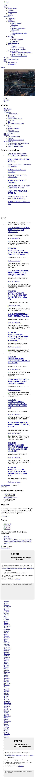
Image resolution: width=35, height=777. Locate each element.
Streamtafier (14, 25)
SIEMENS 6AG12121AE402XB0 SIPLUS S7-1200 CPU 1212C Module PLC (19, 360)
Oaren (13, 34)
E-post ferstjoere (5, 548)
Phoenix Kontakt (13, 51)
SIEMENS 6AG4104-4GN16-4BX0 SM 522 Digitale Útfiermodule (19, 230)
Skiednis (10, 15)
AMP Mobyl (7, 538)
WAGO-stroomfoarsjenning (19, 49)
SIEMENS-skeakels (17, 39)
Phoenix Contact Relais (18, 54)
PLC (12, 38)
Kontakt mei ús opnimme (11, 59)
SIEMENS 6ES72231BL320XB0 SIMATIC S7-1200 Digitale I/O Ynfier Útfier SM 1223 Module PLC (18, 447)
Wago (23, 540)
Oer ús (6, 7)
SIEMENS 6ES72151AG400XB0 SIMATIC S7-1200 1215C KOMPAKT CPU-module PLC (17, 295)
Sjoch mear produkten (14, 238)
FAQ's (6, 57)
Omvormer (14, 41)
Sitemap (6, 536)
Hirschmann (11, 18)
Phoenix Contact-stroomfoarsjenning (21, 52)
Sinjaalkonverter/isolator (18, 28)
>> (12, 485)
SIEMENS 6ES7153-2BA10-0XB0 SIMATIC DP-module (18, 315)
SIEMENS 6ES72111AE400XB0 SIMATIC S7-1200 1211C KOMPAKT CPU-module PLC (17, 471)
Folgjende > (7, 485)
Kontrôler (14, 46)
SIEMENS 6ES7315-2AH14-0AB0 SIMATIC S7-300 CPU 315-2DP (19, 424)
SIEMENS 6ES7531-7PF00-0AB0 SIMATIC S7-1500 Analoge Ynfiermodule (18, 273)
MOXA (10, 20)
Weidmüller (11, 21)
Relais (13, 26)
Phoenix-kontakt (9, 540)
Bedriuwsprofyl (12, 8)
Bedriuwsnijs (11, 64)
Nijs (5, 61)
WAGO (10, 44)
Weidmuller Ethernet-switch (19, 33)
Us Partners (11, 13)
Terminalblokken (16, 23)
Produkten (7, 17)
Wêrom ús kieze (12, 12)
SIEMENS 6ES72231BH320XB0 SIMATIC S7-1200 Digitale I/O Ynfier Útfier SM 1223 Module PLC (18, 336)
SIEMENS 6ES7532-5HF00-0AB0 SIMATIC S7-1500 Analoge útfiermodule (18, 381)
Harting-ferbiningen (13, 43)
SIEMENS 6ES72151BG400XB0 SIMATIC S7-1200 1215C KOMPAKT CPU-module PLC (17, 404)
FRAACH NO (5, 516)
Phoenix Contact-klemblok (19, 56)
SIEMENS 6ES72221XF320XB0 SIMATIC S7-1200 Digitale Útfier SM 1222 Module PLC (18, 251)
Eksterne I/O (15, 30)
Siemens (10, 36)
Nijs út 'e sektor (12, 62)
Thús (5, 5)
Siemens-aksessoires (13, 131)
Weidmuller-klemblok (17, 541)
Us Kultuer (11, 10)
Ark (12, 31)
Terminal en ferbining (17, 48)
